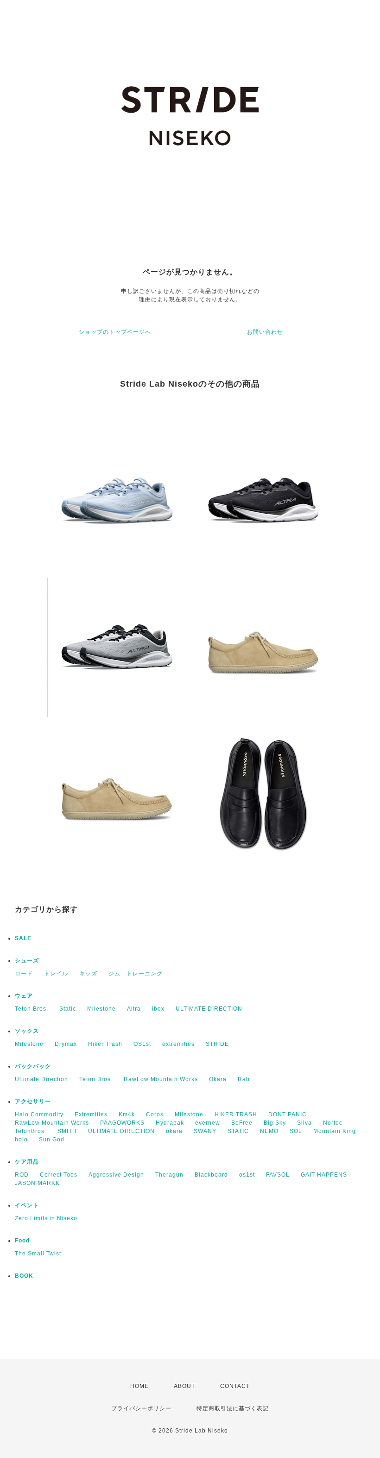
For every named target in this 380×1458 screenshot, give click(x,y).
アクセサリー (33, 1101)
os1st (247, 1174)
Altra (134, 1009)
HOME (139, 1386)
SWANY (205, 1131)
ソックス (27, 1031)
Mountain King (334, 1131)
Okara (218, 1079)
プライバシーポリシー (141, 1408)
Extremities (91, 1114)
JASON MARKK (37, 1183)
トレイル (56, 973)
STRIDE (217, 1044)
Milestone (101, 1009)
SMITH (67, 1131)
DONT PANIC (287, 1114)
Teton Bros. (31, 1009)
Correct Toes (58, 1174)
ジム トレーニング (135, 973)
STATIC (238, 1131)
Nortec (332, 1123)
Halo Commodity (39, 1114)
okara (174, 1131)
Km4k (127, 1114)
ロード (24, 973)
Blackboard (211, 1174)
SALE (23, 938)
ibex (158, 1009)
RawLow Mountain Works (161, 1079)
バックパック (33, 1066)
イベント (27, 1205)
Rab (244, 1079)
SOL (296, 1131)
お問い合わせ (265, 332)
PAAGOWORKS (122, 1123)
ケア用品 (27, 1162)
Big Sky (275, 1123)
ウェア (24, 996)
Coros (155, 1114)
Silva (304, 1123)
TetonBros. (30, 1131)
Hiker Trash (105, 1044)
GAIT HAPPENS (324, 1174)
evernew (207, 1123)
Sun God (51, 1139)
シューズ (27, 960)
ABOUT (184, 1386)
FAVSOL (278, 1174)
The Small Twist (38, 1253)
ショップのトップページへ (115, 332)
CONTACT (235, 1386)
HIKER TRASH (236, 1114)
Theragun (169, 1174)
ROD (22, 1174)
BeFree (242, 1123)
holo (21, 1139)
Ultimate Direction (41, 1079)
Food (22, 1240)
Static (67, 1009)
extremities (178, 1044)
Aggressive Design (116, 1174)
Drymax (66, 1044)
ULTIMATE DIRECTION (209, 1009)
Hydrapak (170, 1123)
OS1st (142, 1044)
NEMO (269, 1131)
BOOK (24, 1276)
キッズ (88, 973)
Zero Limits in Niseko (46, 1218)
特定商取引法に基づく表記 (232, 1408)
